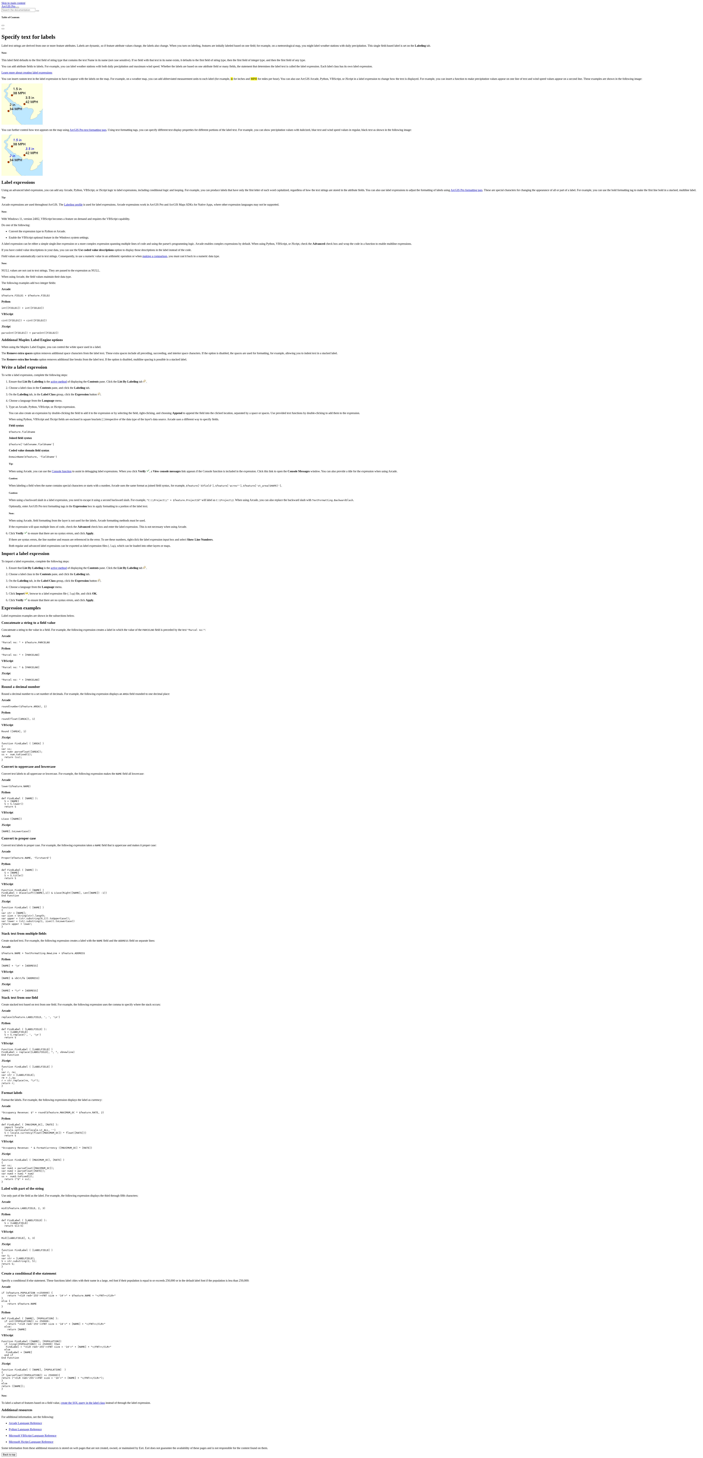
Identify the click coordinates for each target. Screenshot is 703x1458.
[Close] (2, 25)
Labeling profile (73, 204)
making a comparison (154, 256)
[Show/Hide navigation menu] (17, 7)
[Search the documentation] (37, 10)
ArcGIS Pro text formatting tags (88, 129)
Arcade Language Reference (25, 1423)
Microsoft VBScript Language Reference (32, 1435)
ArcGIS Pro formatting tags (466, 190)
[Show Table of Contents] (2, 28)
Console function (62, 471)
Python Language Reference (25, 1429)
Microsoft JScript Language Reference (31, 1441)
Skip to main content (13, 3)
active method (59, 381)
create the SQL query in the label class (83, 1402)
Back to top (9, 1454)
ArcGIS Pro (8, 6)
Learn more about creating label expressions (26, 72)
